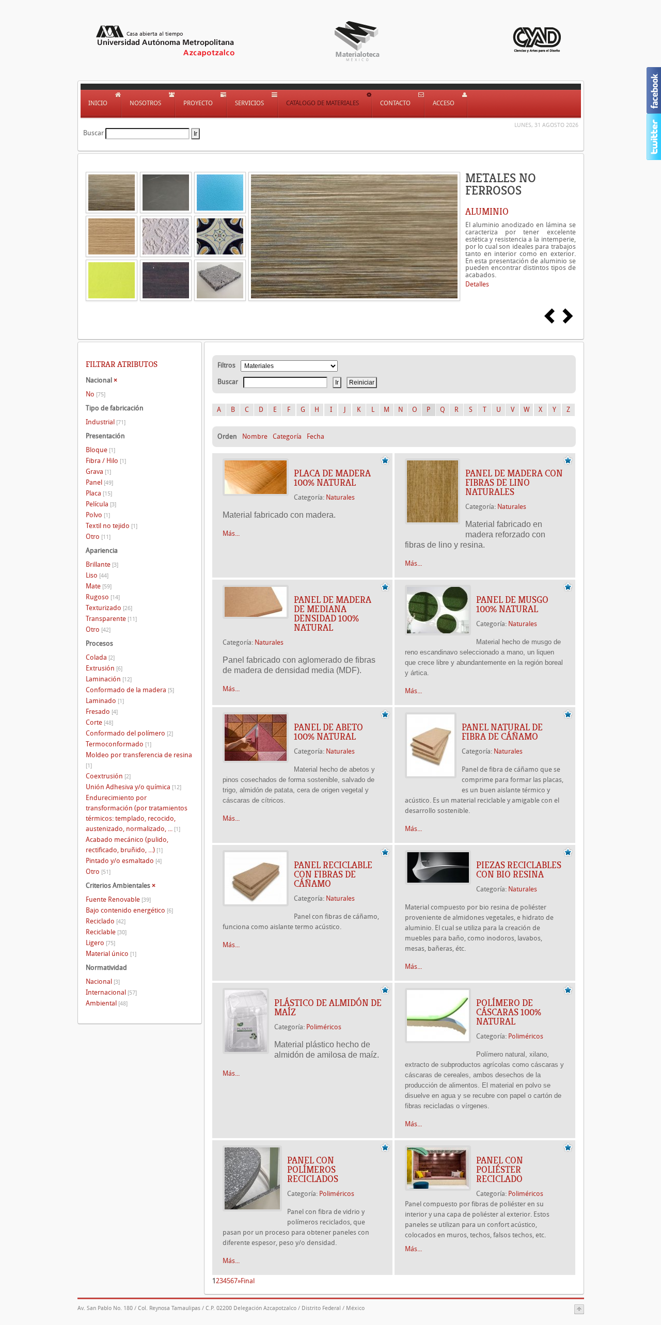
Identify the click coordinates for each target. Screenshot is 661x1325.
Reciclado (105, 921)
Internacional (111, 992)
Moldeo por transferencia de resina (139, 760)
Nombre (254, 436)
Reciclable (106, 932)
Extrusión (104, 668)
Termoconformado (118, 744)
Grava (98, 471)
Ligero (100, 943)
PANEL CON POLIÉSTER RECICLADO (499, 1170)
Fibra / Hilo (106, 461)
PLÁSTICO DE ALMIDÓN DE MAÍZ (328, 1007)
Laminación (109, 679)
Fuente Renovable (118, 899)
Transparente (111, 618)
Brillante (102, 564)
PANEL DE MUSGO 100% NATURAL (512, 604)
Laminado (105, 701)
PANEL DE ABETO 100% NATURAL (328, 732)
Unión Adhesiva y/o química (133, 787)
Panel (99, 482)
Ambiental (107, 1003)
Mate (99, 586)
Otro (98, 536)
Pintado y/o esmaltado (124, 861)
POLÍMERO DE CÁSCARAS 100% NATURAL (508, 1012)
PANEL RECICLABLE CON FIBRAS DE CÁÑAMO (333, 874)
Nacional (103, 981)
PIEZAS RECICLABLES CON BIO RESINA (518, 869)
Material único (111, 953)
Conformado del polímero (129, 733)
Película (101, 504)
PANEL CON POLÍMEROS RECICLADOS (312, 1170)
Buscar (93, 133)
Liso (97, 575)
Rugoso (103, 597)
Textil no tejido (111, 526)
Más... (231, 533)
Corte (99, 722)
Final (248, 1281)
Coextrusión (108, 776)
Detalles (477, 284)
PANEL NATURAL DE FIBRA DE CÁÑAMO (502, 732)
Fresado (102, 711)
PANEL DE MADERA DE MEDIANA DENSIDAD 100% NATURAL (332, 613)
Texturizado (109, 608)
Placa (99, 493)
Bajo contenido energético (129, 910)
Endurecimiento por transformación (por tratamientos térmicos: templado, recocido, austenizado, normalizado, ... (136, 813)
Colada (100, 657)
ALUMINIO (487, 211)
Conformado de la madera (130, 690)
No (95, 394)
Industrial (105, 422)
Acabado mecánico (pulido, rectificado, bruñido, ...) (127, 845)
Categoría (287, 436)
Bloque (100, 450)
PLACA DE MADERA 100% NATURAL (332, 478)
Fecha (315, 436)
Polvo (98, 515)
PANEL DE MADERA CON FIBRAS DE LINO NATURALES (514, 483)
